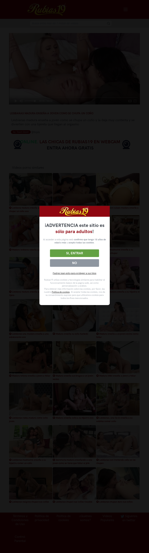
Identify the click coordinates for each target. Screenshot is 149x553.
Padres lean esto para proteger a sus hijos (74, 273)
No (74, 263)
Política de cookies (61, 292)
